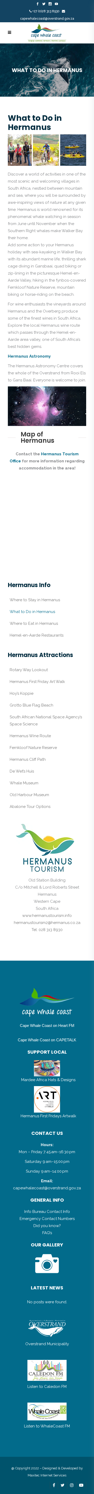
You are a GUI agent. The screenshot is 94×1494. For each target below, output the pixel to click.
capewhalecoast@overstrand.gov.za (47, 18)
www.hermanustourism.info (47, 915)
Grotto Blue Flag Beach (31, 705)
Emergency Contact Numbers (47, 1218)
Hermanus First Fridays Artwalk (48, 1116)
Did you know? (47, 1225)
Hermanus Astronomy (29, 356)
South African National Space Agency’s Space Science (46, 720)
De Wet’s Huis (22, 771)
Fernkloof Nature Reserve (33, 747)
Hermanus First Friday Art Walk (37, 681)
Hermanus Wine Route (30, 736)
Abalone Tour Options (30, 806)
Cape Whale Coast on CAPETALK (47, 1040)
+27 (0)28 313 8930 (46, 11)
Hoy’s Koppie (21, 693)
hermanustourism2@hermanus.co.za (47, 922)
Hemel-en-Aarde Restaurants (36, 635)
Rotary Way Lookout (29, 669)
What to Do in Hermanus (32, 611)
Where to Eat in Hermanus (34, 623)
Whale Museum (24, 783)
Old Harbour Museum (29, 794)
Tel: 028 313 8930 (47, 929)
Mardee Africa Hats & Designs (48, 1079)
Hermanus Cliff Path (28, 759)
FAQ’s (47, 1232)
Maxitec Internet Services (47, 1475)
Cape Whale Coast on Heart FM (47, 1025)
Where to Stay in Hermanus (35, 600)
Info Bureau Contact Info (47, 1211)
